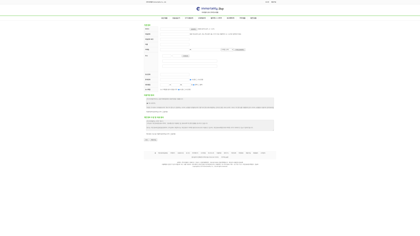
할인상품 (253, 18)
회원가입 (273, 2)
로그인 (267, 2)
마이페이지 (195, 153)
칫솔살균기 (176, 18)
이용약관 (219, 153)
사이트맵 (203, 153)
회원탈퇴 (255, 153)
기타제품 (242, 18)
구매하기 (172, 153)
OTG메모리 (189, 18)
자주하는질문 (224, 157)
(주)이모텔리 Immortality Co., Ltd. (156, 2)
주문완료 (241, 153)
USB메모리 (202, 18)
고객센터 (263, 153)
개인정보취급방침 (163, 153)
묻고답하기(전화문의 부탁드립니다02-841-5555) (205, 157)
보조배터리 (230, 18)
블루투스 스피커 (216, 18)
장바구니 (226, 153)
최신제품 (164, 18)
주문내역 (233, 153)
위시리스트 (211, 153)
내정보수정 (181, 153)
